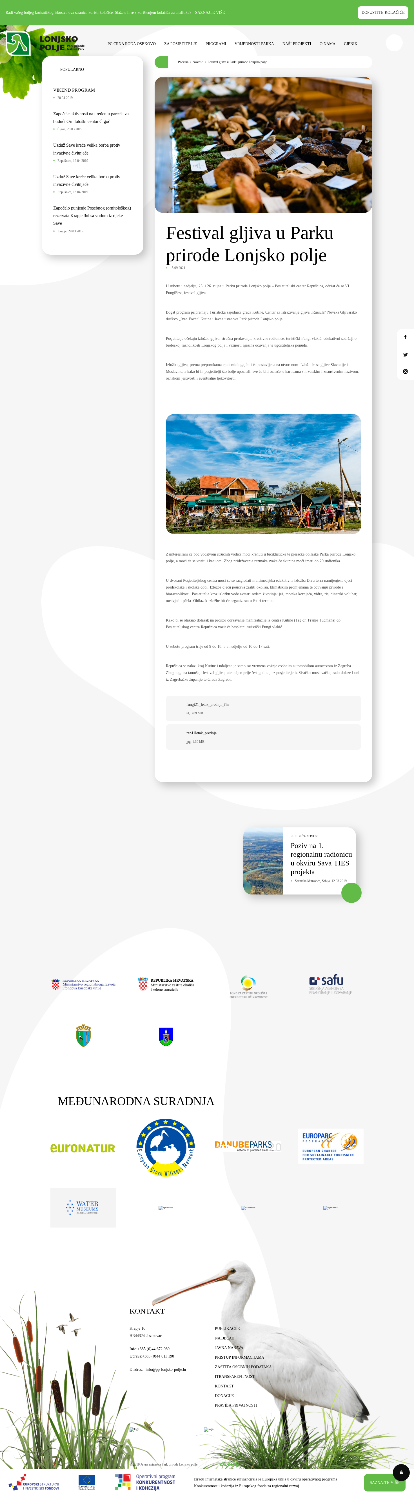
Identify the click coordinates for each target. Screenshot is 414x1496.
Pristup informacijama (239, 1357)
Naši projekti (296, 44)
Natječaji (225, 1338)
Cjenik (350, 44)
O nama (327, 44)
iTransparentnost (235, 1376)
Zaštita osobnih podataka (243, 1367)
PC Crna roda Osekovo (132, 44)
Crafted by (229, 1464)
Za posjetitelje (180, 44)
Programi (216, 44)
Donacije (224, 1396)
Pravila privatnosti (236, 1405)
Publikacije (227, 1329)
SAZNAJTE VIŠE (385, 1482)
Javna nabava (229, 1348)
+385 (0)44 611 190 (158, 1356)
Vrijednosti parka (254, 44)
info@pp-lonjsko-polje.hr (166, 1369)
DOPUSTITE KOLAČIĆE (383, 12)
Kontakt (224, 1386)
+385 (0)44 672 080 (153, 1349)
